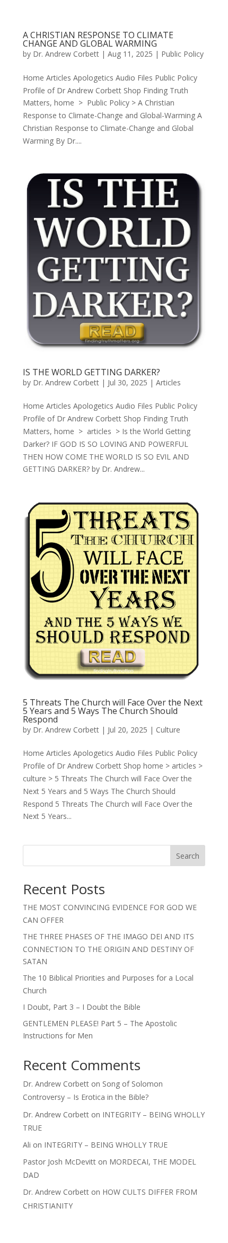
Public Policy (182, 54)
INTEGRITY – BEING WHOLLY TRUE (106, 1145)
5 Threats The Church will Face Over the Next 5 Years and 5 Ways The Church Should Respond (113, 711)
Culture (168, 730)
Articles (168, 382)
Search (187, 856)
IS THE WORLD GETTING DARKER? (91, 372)
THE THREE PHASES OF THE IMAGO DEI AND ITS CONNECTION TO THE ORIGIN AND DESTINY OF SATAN (108, 949)
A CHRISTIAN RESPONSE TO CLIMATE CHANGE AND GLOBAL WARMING (98, 39)
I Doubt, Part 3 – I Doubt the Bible (82, 1007)
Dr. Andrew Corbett (66, 54)
